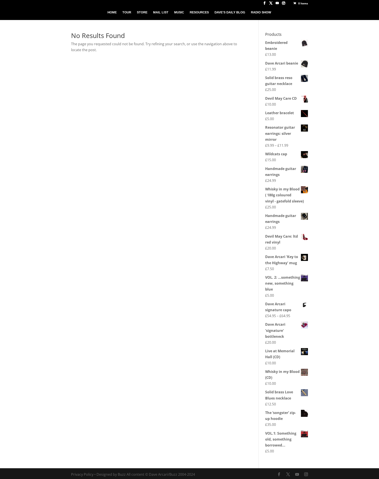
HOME (112, 12)
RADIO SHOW (261, 12)
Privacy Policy (82, 474)
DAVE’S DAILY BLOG (230, 12)
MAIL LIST (160, 12)
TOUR (126, 12)
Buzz (122, 474)
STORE (142, 12)
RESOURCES (199, 12)
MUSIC (179, 12)
